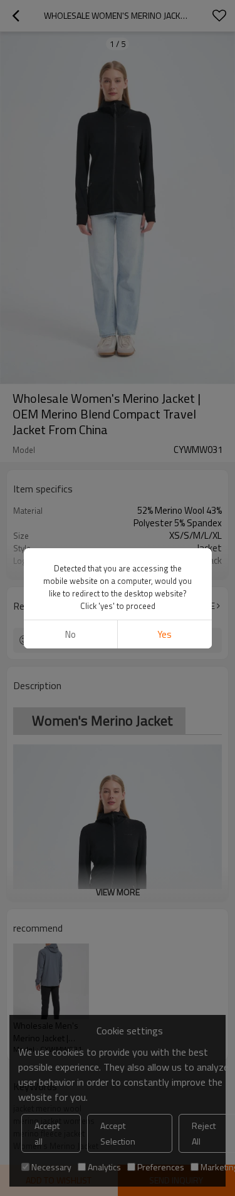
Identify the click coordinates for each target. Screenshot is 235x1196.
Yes (164, 634)
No (70, 634)
